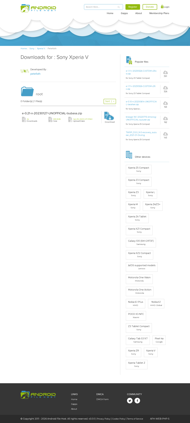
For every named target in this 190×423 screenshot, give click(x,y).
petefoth (35, 74)
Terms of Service (135, 419)
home (24, 48)
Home (110, 13)
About (138, 13)
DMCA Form (102, 399)
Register (132, 6)
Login (166, 7)
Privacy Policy (103, 419)
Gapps (124, 13)
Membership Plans (159, 13)
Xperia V (41, 48)
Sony (31, 48)
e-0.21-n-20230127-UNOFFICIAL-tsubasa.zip (52, 113)
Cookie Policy (118, 419)
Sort (108, 101)
